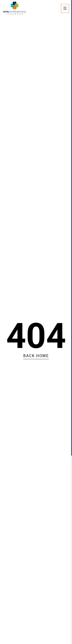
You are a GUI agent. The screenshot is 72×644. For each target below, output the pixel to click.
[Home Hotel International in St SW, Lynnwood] (14, 13)
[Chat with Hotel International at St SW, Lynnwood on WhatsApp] (6, 612)
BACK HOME (36, 355)
